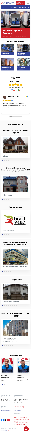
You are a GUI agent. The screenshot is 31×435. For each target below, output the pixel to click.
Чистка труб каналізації (21, 423)
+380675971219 (26, 429)
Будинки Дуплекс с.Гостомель (11, 301)
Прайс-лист (19, 407)
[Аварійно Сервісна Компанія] (7, 2)
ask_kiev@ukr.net (6, 410)
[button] (2, 160)
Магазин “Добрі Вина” (9, 230)
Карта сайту (17, 410)
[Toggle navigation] (28, 2)
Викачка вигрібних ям (20, 417)
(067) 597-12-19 (10, 7)
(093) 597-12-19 (23, 7)
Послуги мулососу (19, 424)
